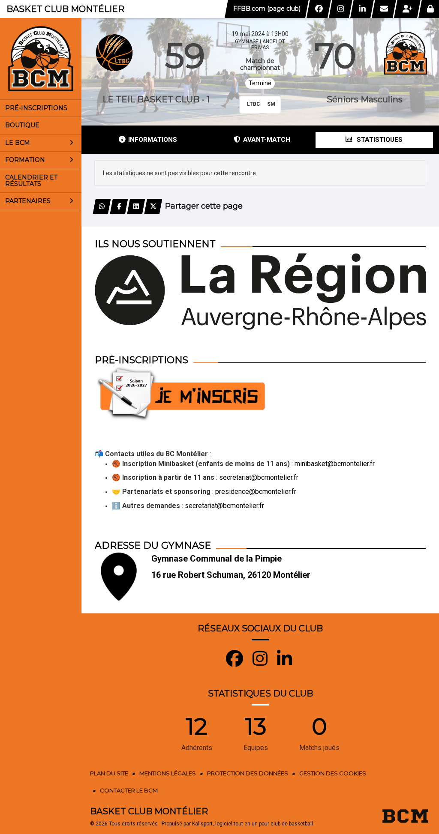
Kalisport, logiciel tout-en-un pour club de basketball (252, 824)
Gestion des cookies (332, 773)
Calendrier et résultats (31, 180)
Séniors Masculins (365, 99)
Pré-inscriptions (36, 108)
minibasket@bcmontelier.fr (335, 464)
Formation (25, 160)
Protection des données (247, 773)
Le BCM (17, 142)
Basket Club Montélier (65, 9)
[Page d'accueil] (40, 58)
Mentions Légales (167, 773)
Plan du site (109, 773)
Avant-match (266, 139)
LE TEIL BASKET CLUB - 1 (156, 99)
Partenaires (28, 201)
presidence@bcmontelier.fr (255, 491)
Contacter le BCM (129, 790)
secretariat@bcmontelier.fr (258, 477)
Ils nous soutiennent (155, 244)
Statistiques (379, 139)
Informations (152, 139)
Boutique (22, 125)
